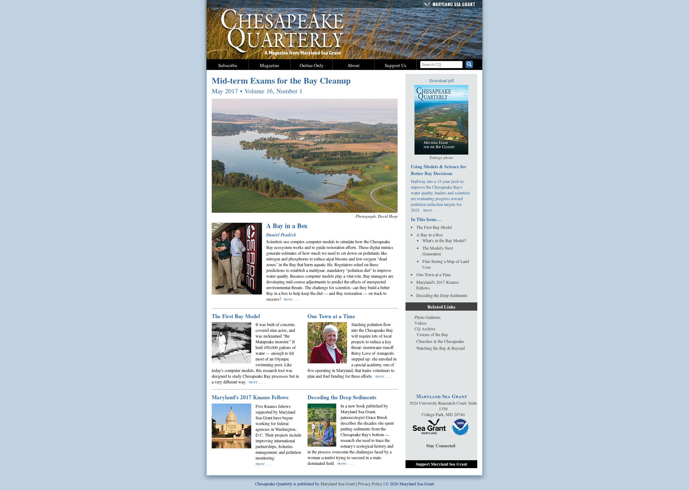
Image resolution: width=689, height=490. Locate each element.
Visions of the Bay (432, 334)
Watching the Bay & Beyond (440, 348)
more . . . (291, 299)
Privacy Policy (370, 483)
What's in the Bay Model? (444, 240)
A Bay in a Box (287, 225)
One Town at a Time (331, 316)
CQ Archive (424, 328)
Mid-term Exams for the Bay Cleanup (281, 80)
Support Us (395, 65)
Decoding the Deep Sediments (342, 397)
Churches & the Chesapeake (440, 341)
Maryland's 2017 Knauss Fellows (250, 397)
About (353, 65)
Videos (420, 323)
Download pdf (441, 80)
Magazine (269, 65)
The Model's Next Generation (437, 250)
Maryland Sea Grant (453, 4)
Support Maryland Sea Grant (441, 464)
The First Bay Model (236, 316)
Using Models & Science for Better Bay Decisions (439, 169)
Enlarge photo (441, 157)
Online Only (312, 65)
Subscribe (227, 65)
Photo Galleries (427, 317)
